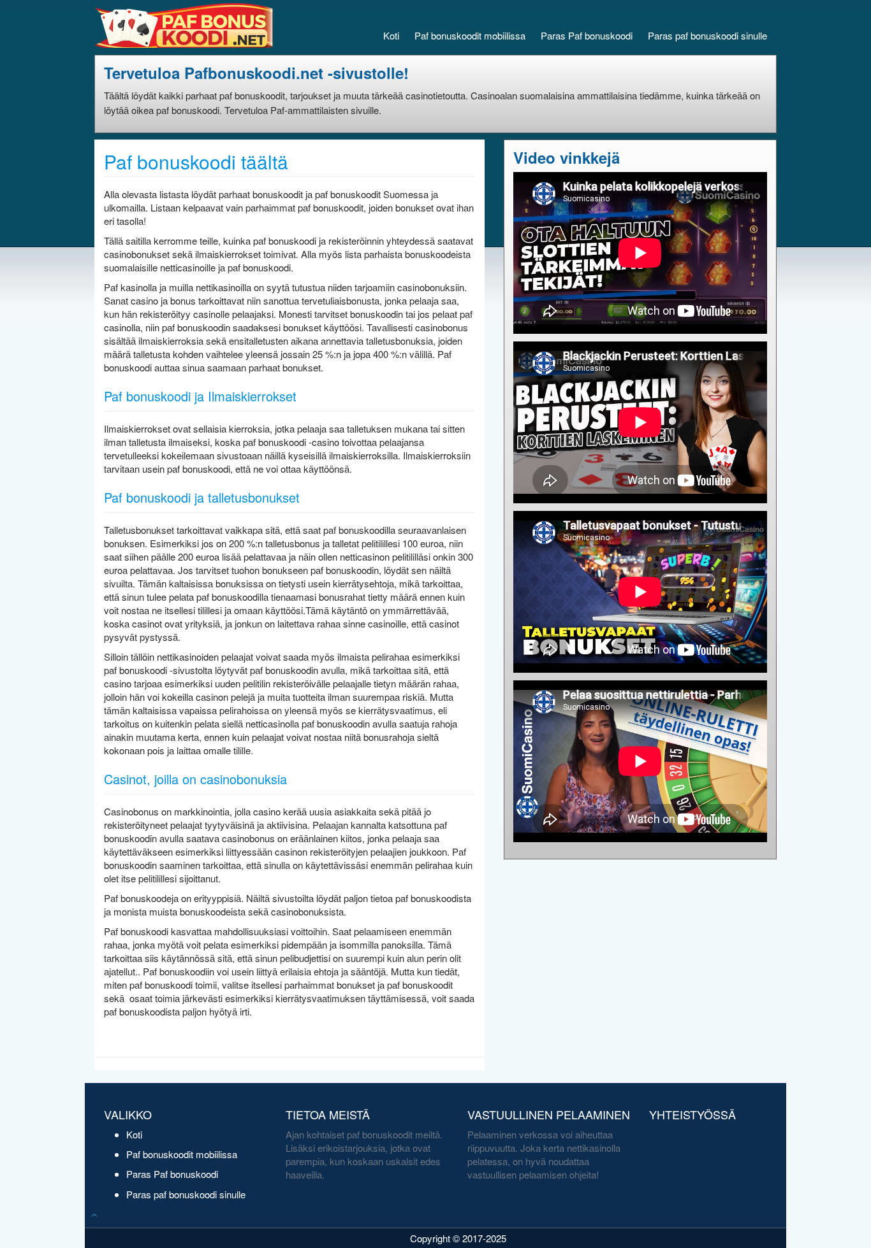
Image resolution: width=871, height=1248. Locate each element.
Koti (391, 35)
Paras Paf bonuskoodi (587, 35)
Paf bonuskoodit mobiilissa (469, 35)
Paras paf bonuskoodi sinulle (707, 35)
